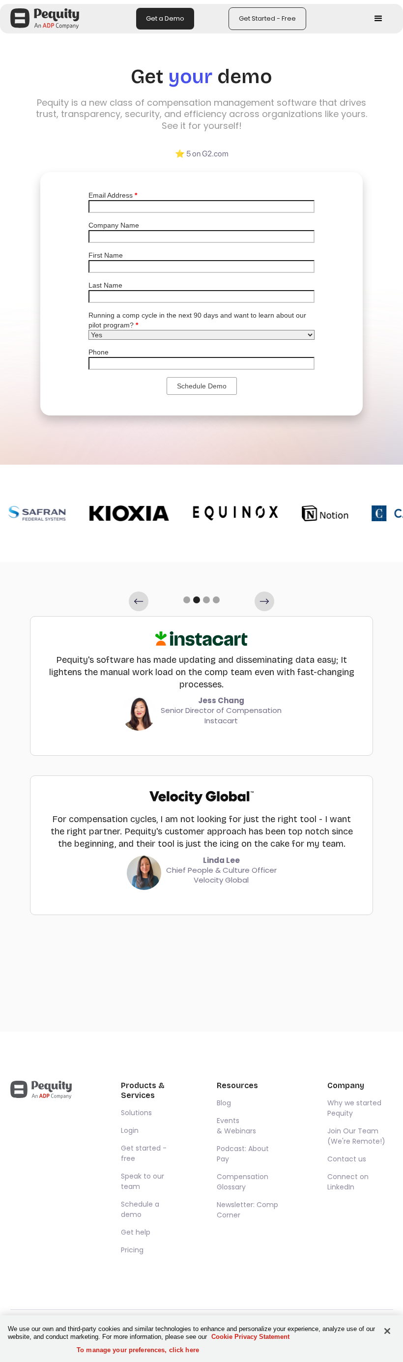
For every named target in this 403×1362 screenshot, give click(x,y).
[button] (378, 18)
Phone (98, 352)
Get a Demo (165, 18)
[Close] (387, 1331)
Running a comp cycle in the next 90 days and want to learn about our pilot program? (197, 320)
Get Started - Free (267, 18)
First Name (105, 255)
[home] (44, 18)
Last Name (105, 285)
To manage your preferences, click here (138, 1350)
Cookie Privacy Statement (250, 1336)
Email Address (112, 195)
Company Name (113, 225)
